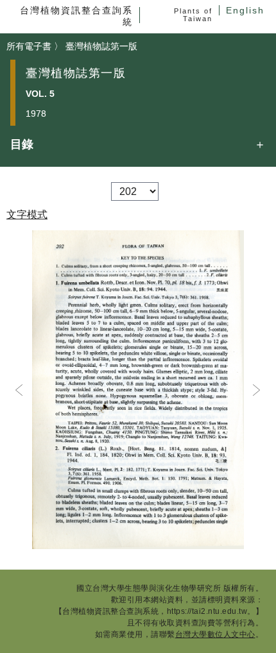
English (245, 10)
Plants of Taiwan (193, 14)
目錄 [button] (21, 144)
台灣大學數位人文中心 (215, 634)
